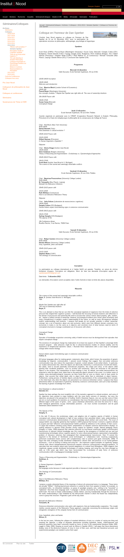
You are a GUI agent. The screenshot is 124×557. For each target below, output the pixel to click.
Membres (13, 17)
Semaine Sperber (92, 25)
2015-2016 (11, 39)
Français (91, 6)
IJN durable (73, 17)
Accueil (5, 17)
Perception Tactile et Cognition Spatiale (16, 51)
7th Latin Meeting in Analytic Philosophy (16, 59)
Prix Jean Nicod (9, 83)
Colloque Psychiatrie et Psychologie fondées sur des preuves (18, 63)
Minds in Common (16, 67)
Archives (65, 25)
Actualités (30, 17)
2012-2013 (81, 25)
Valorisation (83, 17)
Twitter (31, 544)
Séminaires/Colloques (43, 17)
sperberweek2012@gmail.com (49, 273)
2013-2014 (11, 43)
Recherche (21, 17)
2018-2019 (11, 33)
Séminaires (9, 30)
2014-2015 (11, 41)
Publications (93, 17)
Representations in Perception (16, 69)
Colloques (72, 25)
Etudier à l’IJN (57, 17)
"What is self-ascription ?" (18, 47)
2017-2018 (11, 35)
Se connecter (8, 544)
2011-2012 (11, 72)
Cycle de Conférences (12, 76)
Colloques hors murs (12, 78)
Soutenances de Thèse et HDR (15, 102)
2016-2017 (11, 37)
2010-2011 (11, 74)
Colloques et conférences (12, 93)
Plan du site (20, 544)
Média (66, 17)
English (97, 6)
